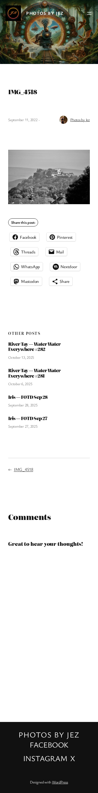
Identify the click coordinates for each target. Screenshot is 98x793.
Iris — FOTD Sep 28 (27, 397)
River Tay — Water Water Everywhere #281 (34, 373)
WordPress (60, 782)
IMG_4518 (23, 469)
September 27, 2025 (23, 426)
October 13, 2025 (21, 357)
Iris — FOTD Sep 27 (27, 418)
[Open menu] (89, 13)
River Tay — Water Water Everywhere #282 (34, 346)
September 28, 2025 (23, 405)
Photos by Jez (45, 13)
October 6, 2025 (20, 383)
